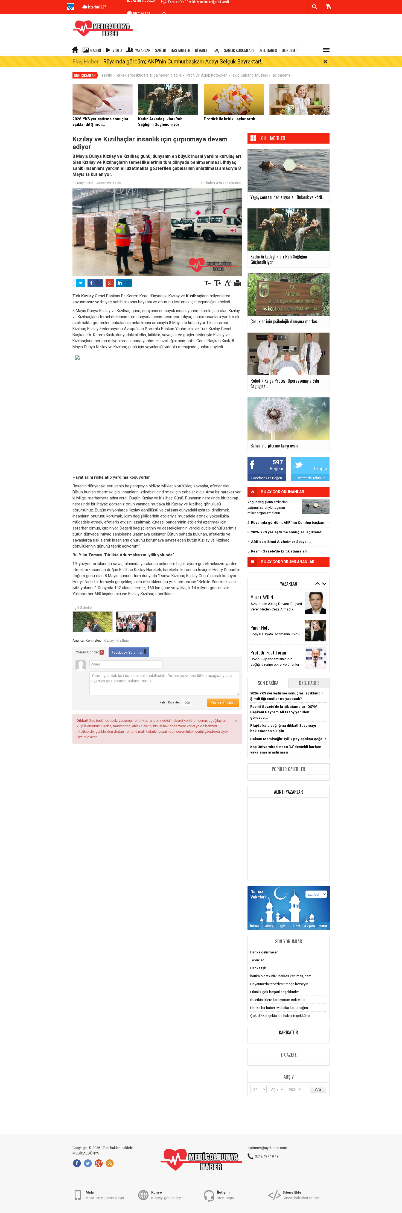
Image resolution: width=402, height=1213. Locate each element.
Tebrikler (257, 960)
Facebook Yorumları (128, 652)
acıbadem (281, 75)
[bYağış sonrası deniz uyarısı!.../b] (316, 506)
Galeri (95, 50)
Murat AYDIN (261, 597)
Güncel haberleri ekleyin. (301, 1195)
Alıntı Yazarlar (288, 792)
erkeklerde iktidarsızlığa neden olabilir (149, 75)
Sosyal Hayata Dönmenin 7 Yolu (275, 634)
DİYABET (201, 50)
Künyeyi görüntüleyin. (167, 1195)
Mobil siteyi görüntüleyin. (105, 1195)
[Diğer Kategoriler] (326, 50)
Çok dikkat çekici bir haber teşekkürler (280, 1016)
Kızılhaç (122, 640)
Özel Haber (309, 683)
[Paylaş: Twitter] (80, 283)
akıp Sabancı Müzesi (250, 75)
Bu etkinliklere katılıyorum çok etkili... (279, 1000)
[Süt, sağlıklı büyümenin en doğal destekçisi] (299, 99)
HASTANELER (180, 50)
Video (117, 50)
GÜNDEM (288, 50)
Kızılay (109, 640)
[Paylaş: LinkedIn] (124, 283)
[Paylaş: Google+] (110, 283)
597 (277, 462)
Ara (318, 1089)
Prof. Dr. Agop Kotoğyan (207, 75)
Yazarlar (142, 50)
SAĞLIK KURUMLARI (239, 50)
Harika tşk (258, 968)
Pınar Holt (259, 627)
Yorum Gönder (89, 652)
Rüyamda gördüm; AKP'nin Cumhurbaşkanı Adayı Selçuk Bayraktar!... (183, 61)
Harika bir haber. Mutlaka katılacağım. (279, 1008)
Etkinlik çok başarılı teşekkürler (274, 992)
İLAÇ (215, 50)
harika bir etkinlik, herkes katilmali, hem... (282, 976)
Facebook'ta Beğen (266, 478)
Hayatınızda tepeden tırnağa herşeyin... (280, 984)
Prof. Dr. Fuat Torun (268, 652)
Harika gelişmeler (264, 952)
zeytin (106, 75)
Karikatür (288, 1032)
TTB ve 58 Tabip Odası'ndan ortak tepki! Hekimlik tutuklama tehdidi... (217, 7)
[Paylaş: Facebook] (95, 283)
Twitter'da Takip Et (310, 478)
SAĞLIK (160, 50)
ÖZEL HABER (267, 50)
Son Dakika (268, 683)
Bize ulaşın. (226, 1195)
